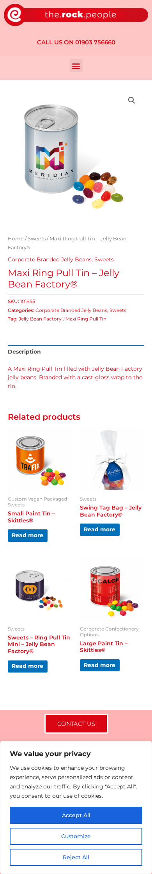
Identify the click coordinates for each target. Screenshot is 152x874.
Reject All (76, 857)
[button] (76, 65)
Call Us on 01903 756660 (76, 42)
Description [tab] (24, 352)
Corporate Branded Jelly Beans (50, 259)
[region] (76, 807)
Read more (27, 535)
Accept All (76, 815)
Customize (76, 836)
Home (16, 239)
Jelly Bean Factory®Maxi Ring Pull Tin (62, 319)
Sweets (37, 239)
